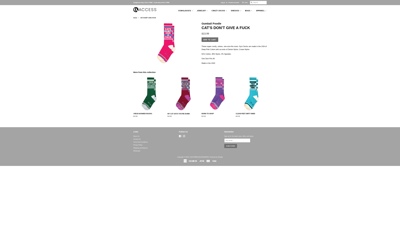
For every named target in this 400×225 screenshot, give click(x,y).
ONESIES (235, 10)
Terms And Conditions (140, 142)
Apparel (260, 10)
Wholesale (136, 151)
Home (135, 18)
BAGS (248, 10)
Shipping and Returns (140, 148)
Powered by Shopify (216, 157)
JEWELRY (201, 10)
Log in (223, 2)
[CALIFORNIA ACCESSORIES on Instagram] (184, 136)
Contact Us (137, 139)
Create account (233, 2)
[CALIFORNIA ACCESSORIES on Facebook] (180, 136)
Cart (246, 2)
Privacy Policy (137, 145)
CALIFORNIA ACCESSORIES (199, 157)
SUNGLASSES (185, 10)
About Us (136, 136)
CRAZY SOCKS (219, 10)
